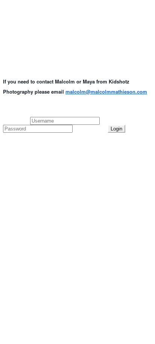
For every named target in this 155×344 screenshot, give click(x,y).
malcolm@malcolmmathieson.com (106, 91)
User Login (16, 120)
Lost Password (90, 128)
